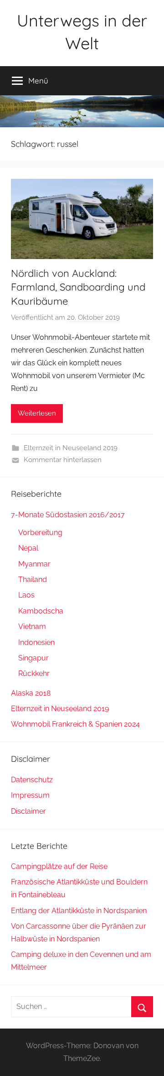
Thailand (32, 579)
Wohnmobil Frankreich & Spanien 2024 (75, 724)
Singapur (33, 658)
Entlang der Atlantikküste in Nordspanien (79, 910)
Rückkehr (34, 673)
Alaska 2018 (31, 693)
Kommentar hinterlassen (63, 460)
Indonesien (36, 642)
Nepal (28, 548)
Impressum (30, 795)
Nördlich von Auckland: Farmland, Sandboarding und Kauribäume (78, 287)
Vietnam (32, 626)
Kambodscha (40, 611)
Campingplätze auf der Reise (59, 866)
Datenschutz (32, 779)
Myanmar (34, 564)
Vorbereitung (40, 532)
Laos (26, 595)
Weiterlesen (37, 413)
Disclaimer (28, 811)
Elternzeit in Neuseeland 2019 (71, 448)
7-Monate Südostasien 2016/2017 (68, 514)
